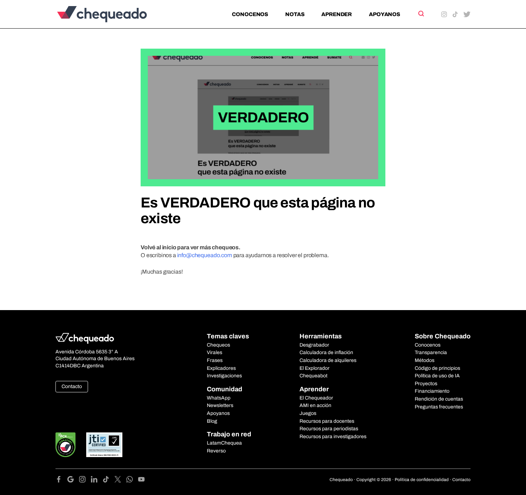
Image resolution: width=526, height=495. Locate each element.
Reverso (216, 451)
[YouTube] (141, 480)
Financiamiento (432, 391)
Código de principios (437, 368)
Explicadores (221, 368)
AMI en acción (315, 405)
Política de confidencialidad (422, 479)
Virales (214, 352)
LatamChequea (224, 443)
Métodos (424, 360)
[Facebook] (61, 480)
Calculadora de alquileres (327, 360)
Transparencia (431, 352)
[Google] (73, 480)
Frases (215, 360)
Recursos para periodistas (328, 428)
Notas (294, 14)
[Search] (420, 13)
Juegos (307, 413)
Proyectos (426, 383)
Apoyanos (384, 14)
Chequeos (218, 345)
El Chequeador (316, 398)
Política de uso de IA (437, 375)
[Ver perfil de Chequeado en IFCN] (65, 444)
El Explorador (314, 368)
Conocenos (250, 14)
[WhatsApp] (132, 480)
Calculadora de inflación (326, 352)
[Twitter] (120, 480)
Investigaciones (224, 375)
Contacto (72, 386)
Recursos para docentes (326, 421)
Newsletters (220, 405)
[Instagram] (85, 480)
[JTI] (104, 444)
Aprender (336, 14)
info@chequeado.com (204, 255)
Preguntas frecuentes (439, 407)
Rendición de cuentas (439, 399)
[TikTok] (109, 480)
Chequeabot (313, 375)
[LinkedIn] (97, 480)
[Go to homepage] (113, 14)
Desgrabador (314, 345)
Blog (212, 421)
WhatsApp (218, 398)
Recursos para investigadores (332, 436)
